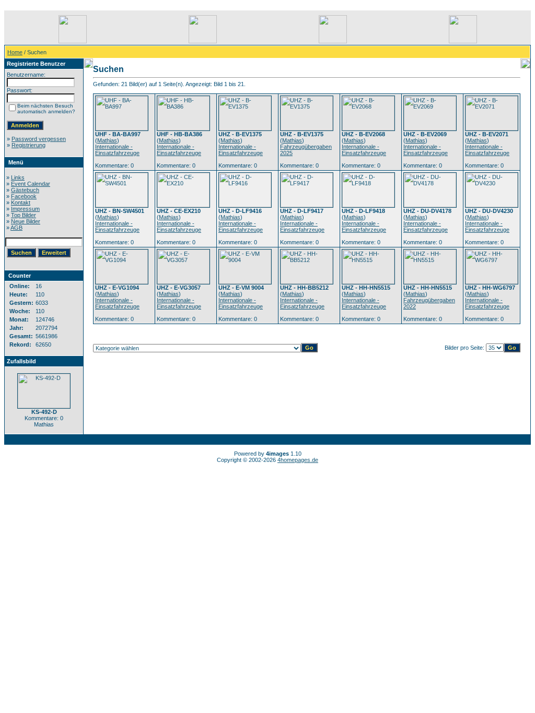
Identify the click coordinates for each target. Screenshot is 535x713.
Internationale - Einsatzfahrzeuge (117, 150)
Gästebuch (25, 190)
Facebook (24, 196)
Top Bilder (23, 215)
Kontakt (20, 202)
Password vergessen (38, 139)
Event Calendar (30, 184)
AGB (16, 227)
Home (14, 52)
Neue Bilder (25, 221)
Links (18, 177)
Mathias (107, 140)
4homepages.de (297, 460)
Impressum (25, 209)
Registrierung (28, 145)
